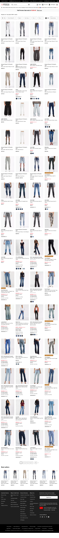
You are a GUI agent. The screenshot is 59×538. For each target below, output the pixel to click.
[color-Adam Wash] (33, 301)
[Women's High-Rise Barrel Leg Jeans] (22, 438)
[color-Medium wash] (47, 209)
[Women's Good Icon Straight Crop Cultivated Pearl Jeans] (7, 279)
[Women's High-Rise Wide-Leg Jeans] (36, 279)
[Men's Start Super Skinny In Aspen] (7, 164)
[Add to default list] (8, 471)
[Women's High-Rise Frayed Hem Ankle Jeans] (7, 376)
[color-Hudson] (31, 268)
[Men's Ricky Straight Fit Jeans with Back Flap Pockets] (51, 248)
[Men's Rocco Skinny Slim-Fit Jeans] (51, 164)
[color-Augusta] (24, 268)
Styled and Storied (33, 514)
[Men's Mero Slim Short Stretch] (7, 138)
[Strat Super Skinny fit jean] (22, 29)
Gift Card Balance (14, 502)
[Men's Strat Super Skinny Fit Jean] (7, 29)
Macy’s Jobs (32, 506)
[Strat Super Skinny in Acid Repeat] (22, 220)
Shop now (39, 10)
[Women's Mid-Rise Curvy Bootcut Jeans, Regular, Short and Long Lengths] (22, 312)
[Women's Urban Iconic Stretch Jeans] (51, 220)
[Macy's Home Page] (5, 4)
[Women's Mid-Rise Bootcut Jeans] (7, 347)
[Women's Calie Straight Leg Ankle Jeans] (36, 407)
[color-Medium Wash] (34, 334)
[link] (7, 41)
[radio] (17, 99)
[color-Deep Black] (22, 336)
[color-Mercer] (33, 268)
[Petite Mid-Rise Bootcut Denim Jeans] (7, 407)
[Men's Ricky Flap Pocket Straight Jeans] (51, 347)
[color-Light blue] (18, 98)
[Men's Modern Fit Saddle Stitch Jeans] (22, 191)
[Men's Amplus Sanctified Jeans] (36, 55)
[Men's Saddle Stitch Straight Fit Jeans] (36, 80)
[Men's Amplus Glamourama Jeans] (36, 109)
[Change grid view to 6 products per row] (48, 18)
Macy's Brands (22, 503)
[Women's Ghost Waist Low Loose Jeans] (7, 438)
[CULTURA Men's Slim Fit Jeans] (7, 191)
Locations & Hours (23, 497)
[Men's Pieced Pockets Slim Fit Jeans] (36, 191)
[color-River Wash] (18, 396)
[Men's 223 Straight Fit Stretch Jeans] (36, 438)
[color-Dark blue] (20, 98)
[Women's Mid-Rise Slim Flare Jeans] (36, 347)
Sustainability (32, 512)
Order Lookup (3, 499)
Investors (31, 501)
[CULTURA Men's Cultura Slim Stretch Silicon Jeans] (22, 80)
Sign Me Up (48, 497)
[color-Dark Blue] (18, 364)
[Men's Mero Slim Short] (22, 164)
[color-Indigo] (16, 98)
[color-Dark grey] (31, 153)
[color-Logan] (20, 336)
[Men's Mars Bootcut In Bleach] (51, 80)
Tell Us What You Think (24, 517)
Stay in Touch (22, 509)
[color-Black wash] (45, 209)
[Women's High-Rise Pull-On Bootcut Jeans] (36, 312)
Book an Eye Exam (23, 515)
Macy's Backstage (23, 501)
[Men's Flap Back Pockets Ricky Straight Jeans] (51, 312)
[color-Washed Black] (31, 301)
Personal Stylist (22, 507)
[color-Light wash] (33, 236)
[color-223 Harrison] (33, 459)
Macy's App (22, 499)
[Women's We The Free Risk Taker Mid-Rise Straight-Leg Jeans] (51, 279)
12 (35, 462)
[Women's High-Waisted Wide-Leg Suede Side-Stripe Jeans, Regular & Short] (22, 407)
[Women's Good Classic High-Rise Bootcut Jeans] (51, 376)
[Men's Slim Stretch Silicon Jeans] (51, 109)
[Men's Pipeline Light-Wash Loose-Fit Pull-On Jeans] (51, 438)
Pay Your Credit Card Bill (15, 506)
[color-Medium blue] (38, 98)
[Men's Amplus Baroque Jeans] (7, 109)
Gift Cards (12, 500)
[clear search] (29, 4)
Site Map (31, 510)
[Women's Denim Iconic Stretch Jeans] (51, 138)
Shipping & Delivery (4, 505)
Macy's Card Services (14, 504)
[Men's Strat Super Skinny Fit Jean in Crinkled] (36, 29)
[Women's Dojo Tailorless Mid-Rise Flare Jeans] (51, 407)
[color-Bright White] (36, 334)
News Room (32, 508)
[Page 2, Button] (38, 462)
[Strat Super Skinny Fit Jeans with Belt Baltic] (36, 164)
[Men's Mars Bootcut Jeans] (22, 109)
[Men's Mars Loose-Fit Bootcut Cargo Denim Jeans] (22, 55)
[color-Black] (31, 98)
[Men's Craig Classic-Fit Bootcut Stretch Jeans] (22, 347)
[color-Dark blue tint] (16, 209)
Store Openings (23, 513)
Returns (2, 503)
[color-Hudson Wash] (16, 396)
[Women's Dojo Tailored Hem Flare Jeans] (22, 279)
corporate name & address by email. (47, 530)
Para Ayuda (3, 501)
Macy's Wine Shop (23, 505)
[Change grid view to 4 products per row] (46, 18)
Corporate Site (32, 499)
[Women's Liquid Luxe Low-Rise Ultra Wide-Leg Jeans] (7, 312)
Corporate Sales (32, 497)
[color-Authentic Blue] (18, 268)
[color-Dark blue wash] (18, 209)
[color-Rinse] (36, 98)
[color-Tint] (33, 98)
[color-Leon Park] (31, 459)
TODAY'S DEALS (4, 1)
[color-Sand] (16, 336)
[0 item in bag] (57, 4)
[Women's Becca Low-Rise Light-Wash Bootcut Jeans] (36, 376)
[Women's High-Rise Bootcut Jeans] (36, 248)
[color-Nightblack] (20, 268)
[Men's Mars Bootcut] (22, 138)
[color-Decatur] (22, 268)
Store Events (22, 511)
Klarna (2, 497)
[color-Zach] (18, 336)
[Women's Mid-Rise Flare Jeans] (22, 376)
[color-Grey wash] (31, 236)
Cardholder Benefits (14, 498)
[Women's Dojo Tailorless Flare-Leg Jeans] (22, 248)
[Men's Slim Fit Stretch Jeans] (36, 138)
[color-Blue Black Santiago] (16, 268)
